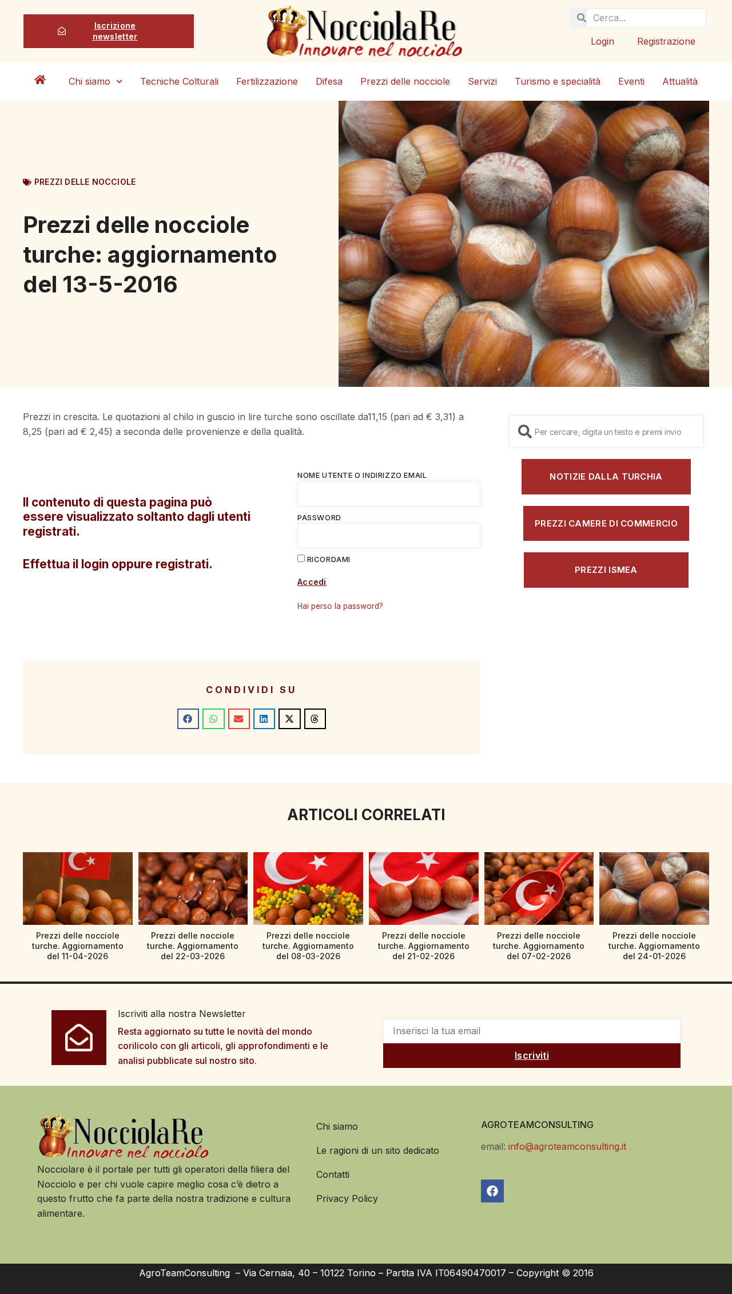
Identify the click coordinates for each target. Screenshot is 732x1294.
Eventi (631, 81)
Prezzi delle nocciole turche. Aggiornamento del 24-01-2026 (654, 946)
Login (602, 41)
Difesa (329, 81)
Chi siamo (89, 81)
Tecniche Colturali (179, 81)
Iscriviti (532, 1055)
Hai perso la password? (340, 606)
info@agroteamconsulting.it (567, 1146)
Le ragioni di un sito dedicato (377, 1150)
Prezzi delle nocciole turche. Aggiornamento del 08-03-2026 (308, 946)
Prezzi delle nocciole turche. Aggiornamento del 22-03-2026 (192, 946)
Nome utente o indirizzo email (362, 475)
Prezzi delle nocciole (405, 81)
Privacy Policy (347, 1198)
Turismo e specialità (557, 81)
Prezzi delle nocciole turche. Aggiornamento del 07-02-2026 (538, 946)
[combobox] (606, 431)
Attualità (680, 81)
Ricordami (328, 559)
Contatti (332, 1174)
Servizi (482, 81)
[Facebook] (492, 1191)
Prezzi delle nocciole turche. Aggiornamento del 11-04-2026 (78, 946)
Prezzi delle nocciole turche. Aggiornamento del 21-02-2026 (424, 946)
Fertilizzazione (267, 81)
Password (319, 517)
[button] (188, 719)
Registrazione (666, 41)
